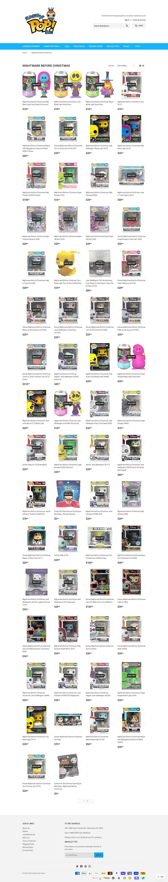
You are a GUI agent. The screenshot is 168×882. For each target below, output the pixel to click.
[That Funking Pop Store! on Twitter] (77, 867)
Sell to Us (26, 838)
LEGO (67, 46)
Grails (126, 46)
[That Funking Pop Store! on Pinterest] (85, 867)
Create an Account (139, 20)
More (137, 46)
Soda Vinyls (79, 46)
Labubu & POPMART (31, 46)
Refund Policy (28, 847)
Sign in (127, 20)
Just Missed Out (29, 835)
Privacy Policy (28, 850)
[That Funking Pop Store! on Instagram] (89, 867)
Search (25, 831)
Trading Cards (96, 46)
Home (25, 53)
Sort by (111, 66)
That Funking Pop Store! (36, 873)
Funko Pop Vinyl (51, 46)
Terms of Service (29, 841)
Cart (140, 26)
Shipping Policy (28, 844)
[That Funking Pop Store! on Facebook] (81, 867)
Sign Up (99, 855)
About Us (26, 828)
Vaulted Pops (113, 46)
